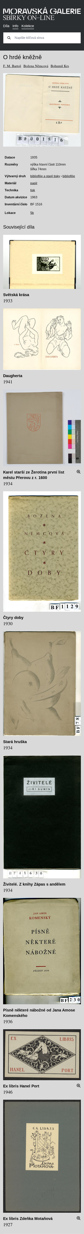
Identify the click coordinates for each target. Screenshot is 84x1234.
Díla (6, 26)
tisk (32, 190)
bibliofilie (69, 176)
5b (32, 213)
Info (15, 26)
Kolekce (27, 26)
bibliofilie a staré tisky (45, 176)
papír (33, 183)
